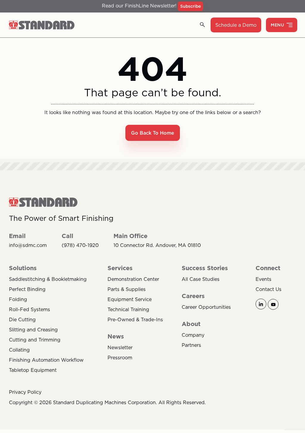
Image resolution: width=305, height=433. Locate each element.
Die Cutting (22, 319)
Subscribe (190, 6)
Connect (268, 268)
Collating (19, 350)
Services (120, 268)
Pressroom (120, 357)
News (116, 336)
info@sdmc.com (28, 245)
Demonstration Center (133, 279)
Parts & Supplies (127, 289)
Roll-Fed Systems (29, 309)
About (191, 324)
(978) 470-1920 (80, 245)
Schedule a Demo (235, 25)
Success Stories (205, 268)
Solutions (23, 268)
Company (193, 335)
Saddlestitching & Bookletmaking (48, 279)
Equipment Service (130, 299)
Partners (191, 345)
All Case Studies (201, 279)
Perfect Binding (27, 289)
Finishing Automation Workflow (46, 360)
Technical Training (128, 309)
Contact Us (268, 289)
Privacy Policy (25, 392)
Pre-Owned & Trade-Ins (135, 319)
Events (263, 279)
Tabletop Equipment (33, 370)
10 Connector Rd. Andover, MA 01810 (157, 245)
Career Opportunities (206, 307)
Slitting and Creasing (33, 329)
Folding (18, 299)
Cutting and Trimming (34, 339)
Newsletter (120, 347)
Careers (193, 296)
